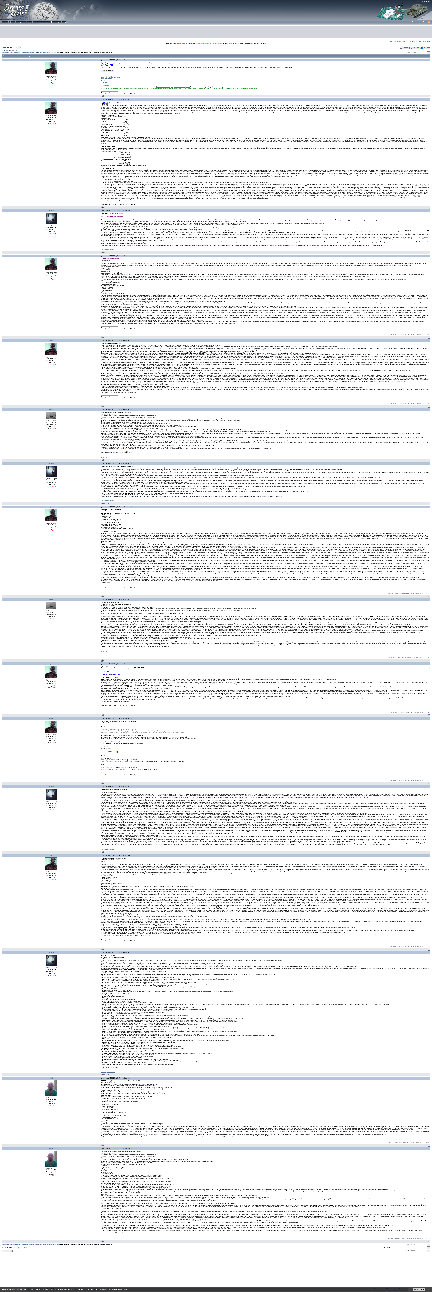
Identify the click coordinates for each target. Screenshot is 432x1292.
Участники (405, 41)
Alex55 (51, 409)
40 (131, 718)
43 (131, 952)
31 (131, 99)
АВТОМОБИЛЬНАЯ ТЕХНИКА (110, 77)
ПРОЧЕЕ (104, 82)
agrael (17, 50)
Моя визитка (105, 457)
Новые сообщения (395, 41)
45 (131, 1149)
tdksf (51, 1078)
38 (131, 599)
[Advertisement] (216, 32)
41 (131, 786)
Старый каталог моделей (42, 22)
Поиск (424, 41)
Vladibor (51, 211)
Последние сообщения (24, 22)
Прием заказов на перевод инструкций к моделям (173, 87)
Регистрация (56, 22)
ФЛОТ (103, 80)
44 (131, 1078)
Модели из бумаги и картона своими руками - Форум (19, 52)
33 (131, 256)
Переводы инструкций (108, 250)
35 (131, 409)
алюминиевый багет (182, 43)
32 (131, 211)
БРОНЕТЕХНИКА (106, 79)
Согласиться (419, 1289)
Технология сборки (44, 52)
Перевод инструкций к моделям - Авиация (75, 52)
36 (131, 463)
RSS (428, 41)
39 (131, 664)
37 (131, 507)
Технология (56, 52)
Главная (4, 22)
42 (131, 855)
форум (12, 22)
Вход (64, 22)
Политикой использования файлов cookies (113, 1289)
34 (131, 340)
